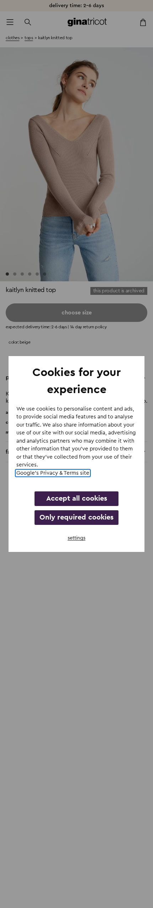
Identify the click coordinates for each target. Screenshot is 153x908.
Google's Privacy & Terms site (52, 473)
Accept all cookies (76, 498)
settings (76, 538)
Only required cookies (76, 517)
